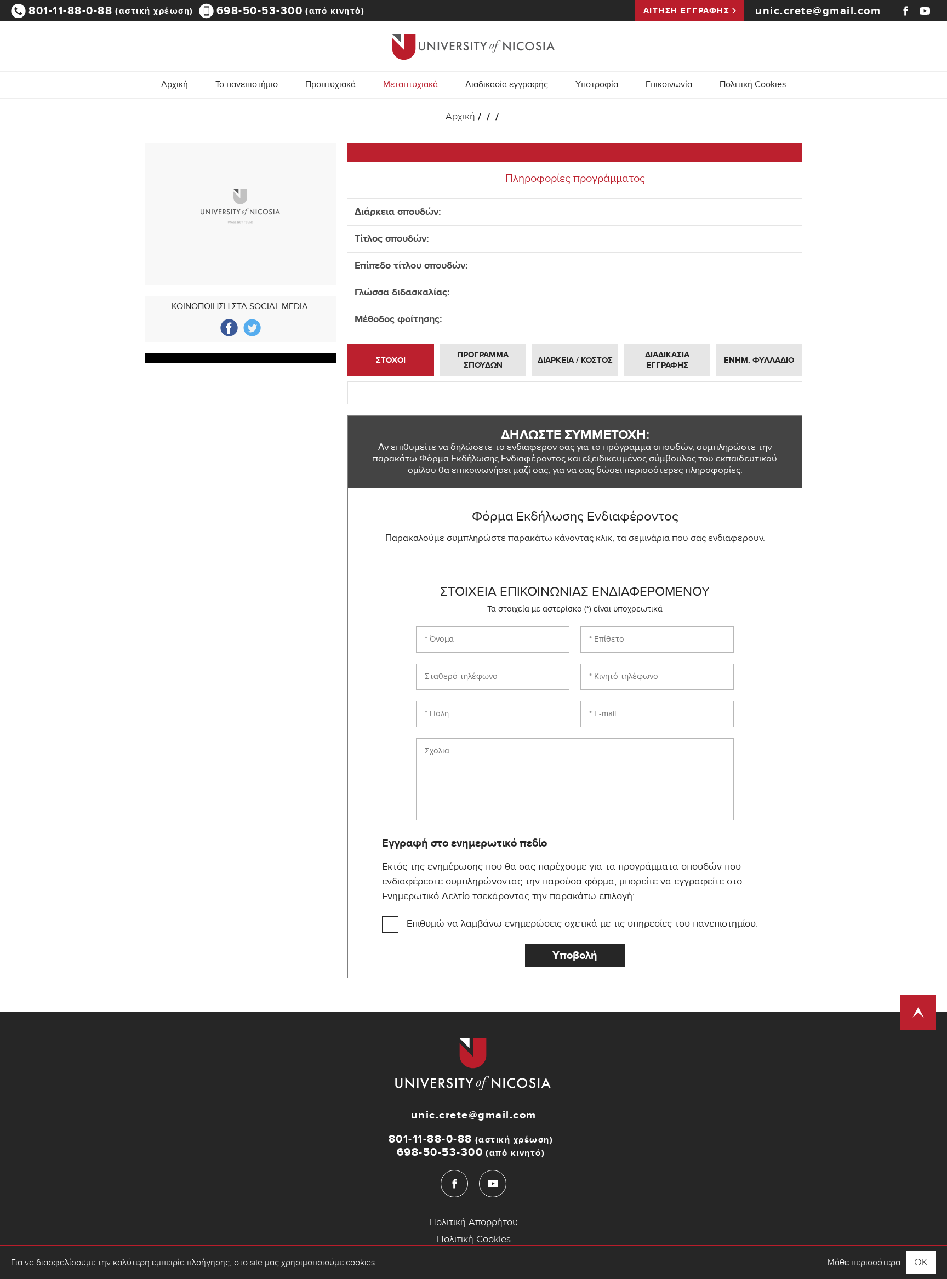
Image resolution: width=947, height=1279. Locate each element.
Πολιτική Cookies (753, 86)
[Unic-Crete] (473, 46)
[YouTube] (925, 10)
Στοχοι (391, 360)
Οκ (921, 1262)
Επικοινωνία (669, 86)
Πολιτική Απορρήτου (473, 1222)
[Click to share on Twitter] (252, 327)
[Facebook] (906, 10)
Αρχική (174, 86)
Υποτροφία (596, 86)
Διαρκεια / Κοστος (575, 360)
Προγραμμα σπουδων (483, 360)
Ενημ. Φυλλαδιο (759, 360)
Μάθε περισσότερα (864, 1262)
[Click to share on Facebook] (229, 327)
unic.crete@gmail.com (818, 11)
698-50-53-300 (290, 11)
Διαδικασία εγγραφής (506, 86)
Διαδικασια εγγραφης (667, 360)
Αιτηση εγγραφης (686, 10)
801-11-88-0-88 (110, 11)
